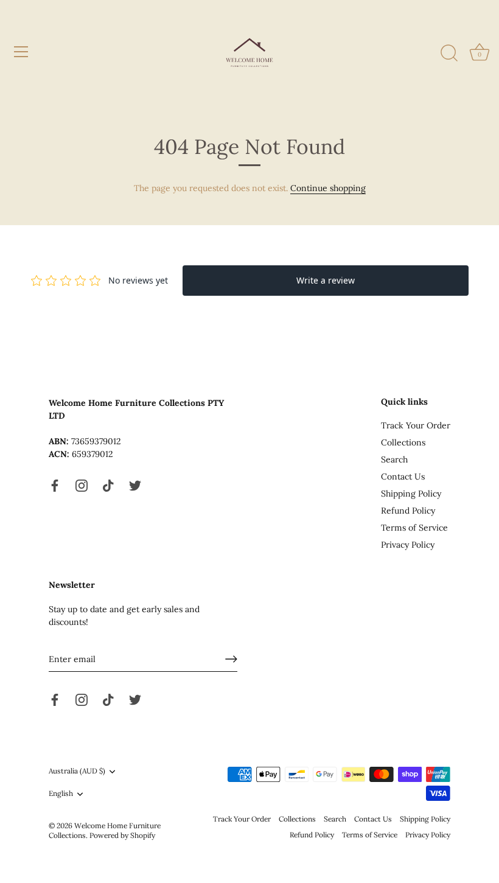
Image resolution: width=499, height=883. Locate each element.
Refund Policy (408, 510)
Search (394, 459)
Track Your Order (415, 425)
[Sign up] (231, 659)
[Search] (449, 53)
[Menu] (21, 51)
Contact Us (403, 476)
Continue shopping (328, 188)
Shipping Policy (411, 493)
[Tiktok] (108, 485)
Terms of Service (414, 527)
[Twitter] (135, 485)
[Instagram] (81, 485)
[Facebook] (55, 485)
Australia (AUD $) (77, 771)
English (61, 793)
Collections (403, 442)
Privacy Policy (407, 544)
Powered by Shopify (122, 835)
